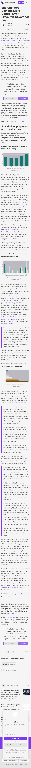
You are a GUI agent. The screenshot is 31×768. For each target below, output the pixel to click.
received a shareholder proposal (12, 207)
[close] (26, 712)
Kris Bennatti (12, 698)
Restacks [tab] (12, 664)
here (23, 121)
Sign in (27, 2)
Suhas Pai (11, 617)
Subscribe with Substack (17, 745)
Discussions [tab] (14, 685)
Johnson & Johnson (11, 229)
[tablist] (8, 664)
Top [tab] (3, 685)
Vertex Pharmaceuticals (9, 232)
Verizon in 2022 (8, 324)
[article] (15, 695)
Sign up (23, 594)
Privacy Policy (21, 752)
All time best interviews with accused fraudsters (10, 691)
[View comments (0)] (9, 29)
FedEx (12, 303)
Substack (7, 764)
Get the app (23, 760)
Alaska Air (4, 319)
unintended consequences (10, 551)
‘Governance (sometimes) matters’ (13, 587)
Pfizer (20, 229)
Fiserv (14, 319)
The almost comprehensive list (10, 709)
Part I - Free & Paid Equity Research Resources (10, 706)
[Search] (28, 685)
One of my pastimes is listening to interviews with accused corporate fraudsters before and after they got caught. (10, 695)
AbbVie (9, 317)
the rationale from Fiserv (17, 403)
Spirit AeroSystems (19, 317)
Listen (27, 24)
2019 (11, 298)
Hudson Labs (9, 23)
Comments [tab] (5, 664)
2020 (18, 298)
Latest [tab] (8, 685)
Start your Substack (11, 760)
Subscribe (21, 2)
